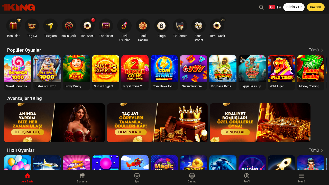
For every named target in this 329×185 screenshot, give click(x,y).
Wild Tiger (277, 86)
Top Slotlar (106, 36)
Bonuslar (13, 36)
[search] (18, 7)
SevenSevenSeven (193, 86)
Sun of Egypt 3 (103, 86)
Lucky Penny (73, 86)
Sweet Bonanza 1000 (20, 86)
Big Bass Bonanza (223, 86)
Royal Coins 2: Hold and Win (142, 86)
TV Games (180, 36)
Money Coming (309, 86)
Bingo (161, 36)
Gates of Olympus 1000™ (52, 86)
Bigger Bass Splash (254, 86)
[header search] (261, 7)
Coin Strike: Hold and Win (169, 86)
